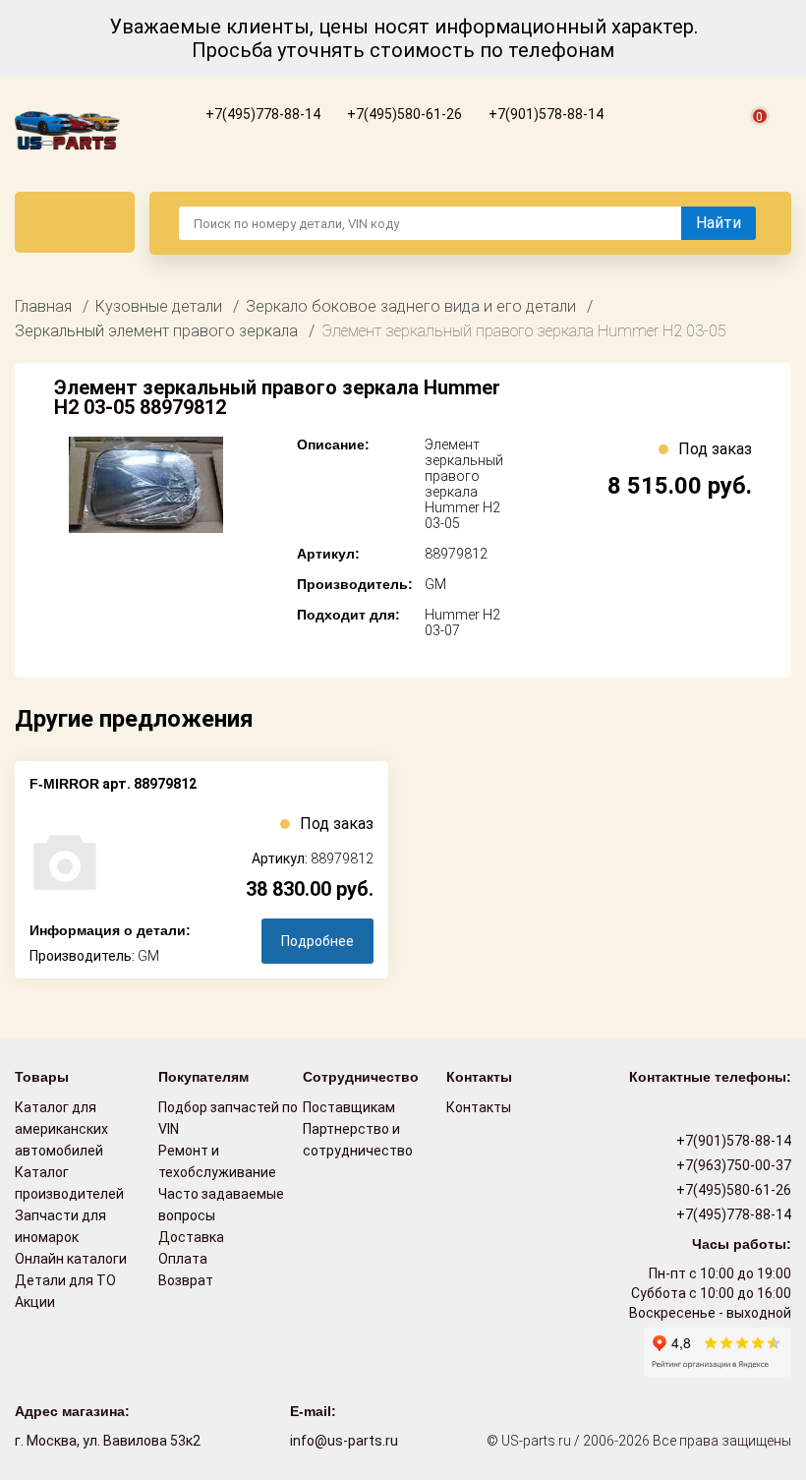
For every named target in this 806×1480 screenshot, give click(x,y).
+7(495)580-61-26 (403, 114)
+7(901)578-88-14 (545, 114)
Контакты (478, 1107)
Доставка (191, 1237)
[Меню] (75, 222)
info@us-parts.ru (344, 1441)
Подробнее (317, 941)
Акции (35, 1302)
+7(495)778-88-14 (261, 114)
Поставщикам (349, 1107)
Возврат (185, 1280)
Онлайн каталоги (71, 1259)
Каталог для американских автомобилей (61, 1128)
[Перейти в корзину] (748, 139)
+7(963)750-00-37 (732, 1165)
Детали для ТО (65, 1280)
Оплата (182, 1259)
